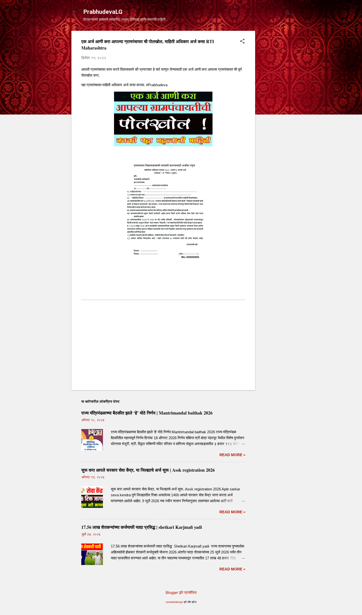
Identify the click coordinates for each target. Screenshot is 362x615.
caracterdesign (174, 602)
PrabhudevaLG (102, 11)
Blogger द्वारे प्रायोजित (181, 592)
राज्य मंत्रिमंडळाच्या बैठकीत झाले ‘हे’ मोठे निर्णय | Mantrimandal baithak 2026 (147, 413)
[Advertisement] (275, 105)
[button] (242, 41)
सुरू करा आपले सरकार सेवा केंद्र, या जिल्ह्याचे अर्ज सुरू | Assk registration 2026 (148, 470)
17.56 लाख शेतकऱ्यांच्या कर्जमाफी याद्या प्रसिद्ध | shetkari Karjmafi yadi (141, 527)
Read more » (232, 455)
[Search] (288, 13)
